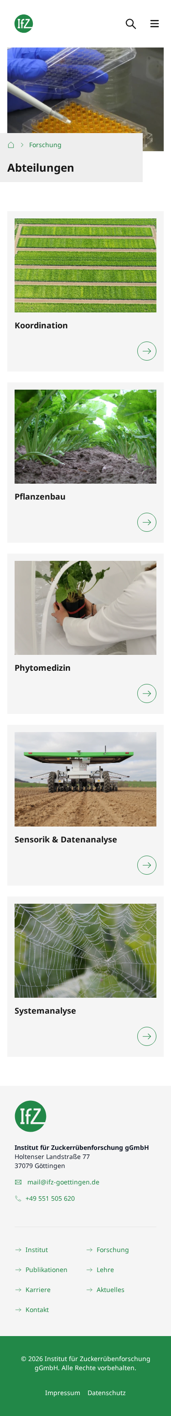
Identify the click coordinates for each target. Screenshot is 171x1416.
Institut (37, 1249)
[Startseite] (11, 145)
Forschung (45, 144)
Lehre (105, 1269)
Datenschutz (107, 1392)
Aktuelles (110, 1289)
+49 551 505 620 (50, 1198)
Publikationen (46, 1269)
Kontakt (37, 1309)
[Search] (130, 23)
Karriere (38, 1289)
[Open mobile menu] (154, 24)
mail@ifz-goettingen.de (63, 1182)
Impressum (62, 1392)
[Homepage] (23, 23)
